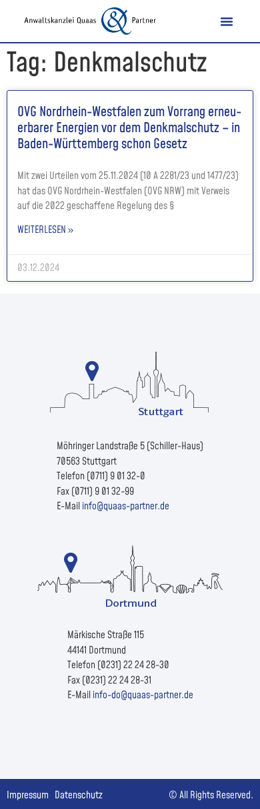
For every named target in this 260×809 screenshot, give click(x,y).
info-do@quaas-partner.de (143, 695)
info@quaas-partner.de (125, 506)
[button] (227, 21)
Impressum (28, 795)
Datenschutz (79, 795)
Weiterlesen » (45, 230)
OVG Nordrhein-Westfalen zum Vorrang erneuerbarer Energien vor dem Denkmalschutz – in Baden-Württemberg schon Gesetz (129, 128)
